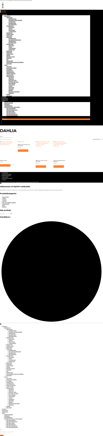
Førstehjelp (11, 88)
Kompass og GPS (12, 80)
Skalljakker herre (12, 38)
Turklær (4, 198)
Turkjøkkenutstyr (10, 72)
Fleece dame (11, 27)
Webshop (4, 14)
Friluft (3, 205)
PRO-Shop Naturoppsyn (11, 109)
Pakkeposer (11, 79)
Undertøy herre (9, 53)
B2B (3, 101)
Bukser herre (9, 51)
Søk (11, 213)
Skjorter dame (12, 30)
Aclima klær (9, 63)
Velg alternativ (5, 165)
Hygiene (10, 86)
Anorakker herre (12, 41)
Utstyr (6, 65)
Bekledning (7, 16)
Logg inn (4, 179)
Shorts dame (9, 35)
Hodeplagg (8, 58)
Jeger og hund (5, 197)
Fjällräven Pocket (3, 160)
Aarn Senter (9, 95)
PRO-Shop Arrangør (10, 112)
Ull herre (10, 46)
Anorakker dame (12, 23)
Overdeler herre (9, 44)
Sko (7, 59)
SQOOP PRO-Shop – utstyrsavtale (12, 107)
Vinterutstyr (11, 93)
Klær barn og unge (10, 56)
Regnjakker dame (13, 24)
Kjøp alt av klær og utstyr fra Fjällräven (15, 62)
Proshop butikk (5, 204)
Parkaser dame (12, 21)
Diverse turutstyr (10, 76)
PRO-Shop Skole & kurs (11, 114)
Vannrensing (11, 87)
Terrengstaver (12, 84)
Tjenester (4, 199)
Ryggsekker (9, 69)
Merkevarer (5, 98)
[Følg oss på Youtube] (2, 8)
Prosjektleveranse (8, 105)
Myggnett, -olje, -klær (13, 81)
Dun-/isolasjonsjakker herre (15, 39)
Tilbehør (8, 55)
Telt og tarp (9, 66)
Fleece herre (11, 45)
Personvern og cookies (7, 178)
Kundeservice (5, 172)
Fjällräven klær (9, 60)
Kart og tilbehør (12, 83)
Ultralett (8, 94)
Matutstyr (4, 206)
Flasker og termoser (10, 73)
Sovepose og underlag (11, 67)
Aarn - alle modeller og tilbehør (9, 202)
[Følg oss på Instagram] (2, 4)
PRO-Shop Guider (10, 111)
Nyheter (4, 97)
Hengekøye (11, 77)
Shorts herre (9, 52)
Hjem (1, 137)
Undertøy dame (10, 34)
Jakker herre (9, 37)
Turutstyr (4, 201)
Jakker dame (9, 17)
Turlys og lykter (9, 74)
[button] (2, 118)
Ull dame (11, 28)
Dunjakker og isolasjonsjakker (15, 20)
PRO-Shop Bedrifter (11, 108)
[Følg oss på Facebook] (2, 3)
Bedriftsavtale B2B (8, 102)
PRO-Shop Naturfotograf (12, 115)
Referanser (5, 100)
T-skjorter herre (12, 48)
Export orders (5, 177)
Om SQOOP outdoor (6, 174)
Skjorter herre (12, 49)
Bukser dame (9, 32)
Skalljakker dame (12, 18)
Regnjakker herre (12, 42)
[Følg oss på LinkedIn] (2, 6)
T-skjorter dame (12, 31)
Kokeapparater (9, 70)
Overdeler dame (10, 25)
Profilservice (7, 104)
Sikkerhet (11, 90)
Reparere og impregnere (14, 91)
